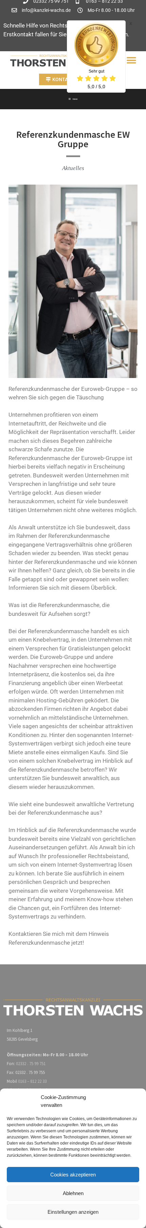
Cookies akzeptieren (73, 1174)
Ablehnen (73, 1193)
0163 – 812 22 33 (32, 1081)
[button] (131, 60)
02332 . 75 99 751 (30, 1063)
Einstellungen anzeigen (73, 1212)
